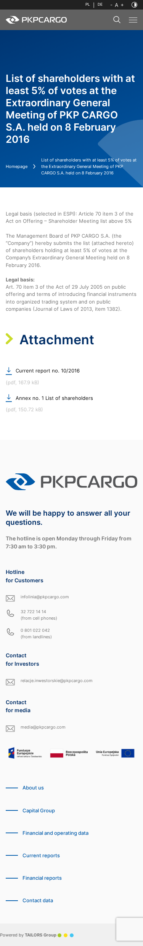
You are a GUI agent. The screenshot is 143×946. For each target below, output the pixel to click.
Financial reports (42, 878)
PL (87, 4)
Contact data (37, 900)
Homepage (16, 166)
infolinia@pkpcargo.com (45, 596)
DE (100, 4)
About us (33, 788)
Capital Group (38, 810)
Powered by (28, 935)
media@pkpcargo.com (43, 727)
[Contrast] (134, 5)
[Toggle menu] (133, 20)
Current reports (41, 855)
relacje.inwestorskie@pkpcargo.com (57, 680)
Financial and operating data (55, 833)
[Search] (117, 20)
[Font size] (117, 5)
